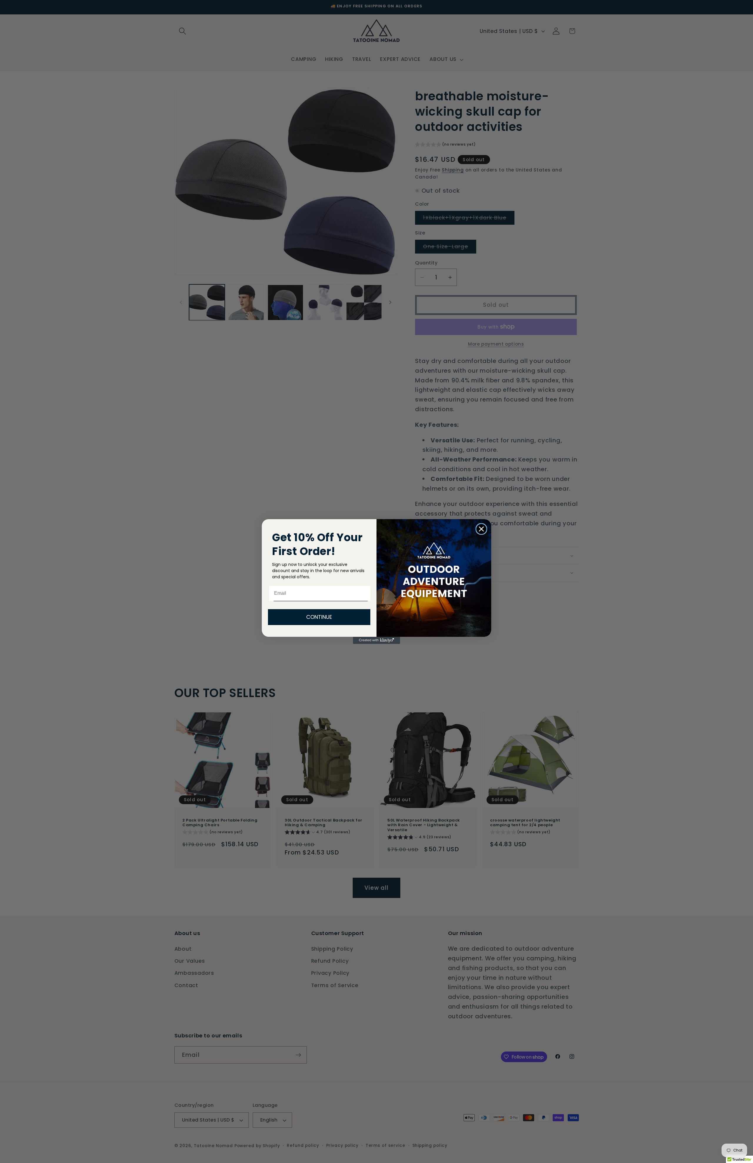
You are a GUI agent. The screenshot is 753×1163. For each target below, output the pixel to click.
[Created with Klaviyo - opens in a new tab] (376, 640)
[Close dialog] (481, 529)
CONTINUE (319, 617)
